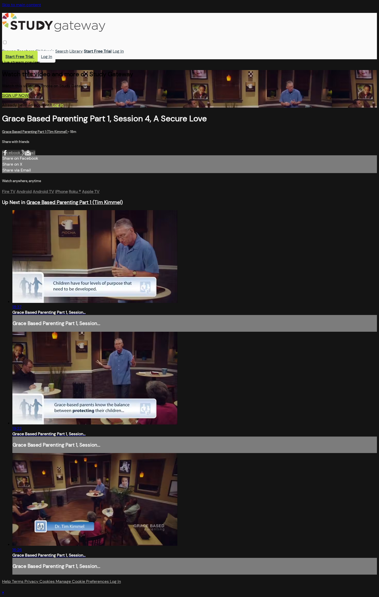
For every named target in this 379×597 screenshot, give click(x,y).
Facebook (11, 152)
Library (76, 51)
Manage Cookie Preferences (83, 581)
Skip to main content (21, 4)
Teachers (25, 51)
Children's (44, 51)
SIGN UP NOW (15, 95)
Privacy (31, 581)
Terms (18, 581)
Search (61, 51)
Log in (57, 105)
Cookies (47, 581)
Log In (118, 51)
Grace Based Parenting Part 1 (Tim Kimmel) (35, 132)
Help (7, 581)
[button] (4, 42)
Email (30, 152)
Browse (9, 51)
